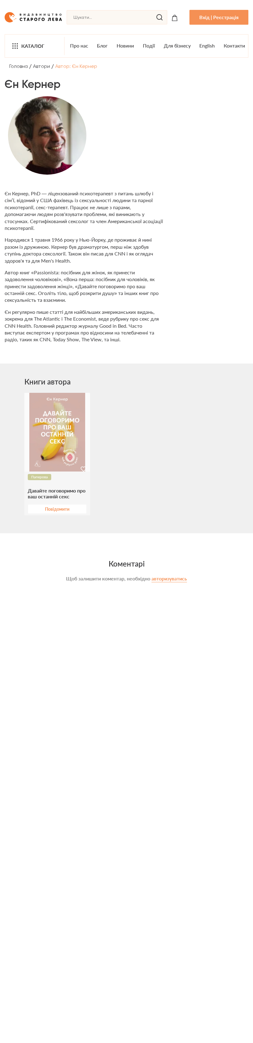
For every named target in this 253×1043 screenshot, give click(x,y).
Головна (18, 66)
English (207, 45)
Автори (41, 66)
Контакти (234, 45)
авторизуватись (169, 578)
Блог (102, 45)
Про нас (79, 45)
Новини (125, 45)
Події (149, 45)
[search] (159, 17)
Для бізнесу (177, 45)
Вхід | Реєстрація (218, 17)
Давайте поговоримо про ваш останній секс (56, 493)
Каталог (32, 46)
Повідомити (57, 509)
